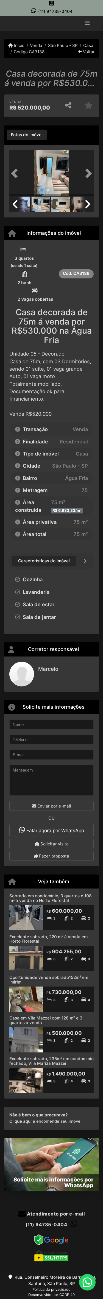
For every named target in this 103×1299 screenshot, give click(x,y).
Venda (36, 45)
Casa (88, 45)
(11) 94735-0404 (55, 11)
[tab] (27, 135)
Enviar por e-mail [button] (53, 806)
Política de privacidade (51, 1289)
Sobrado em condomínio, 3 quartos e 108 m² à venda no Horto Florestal (50, 898)
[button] (15, 173)
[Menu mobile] (51, 23)
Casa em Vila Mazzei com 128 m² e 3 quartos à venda (45, 1020)
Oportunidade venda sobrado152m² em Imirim (48, 980)
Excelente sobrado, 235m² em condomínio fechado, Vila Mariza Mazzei (51, 1061)
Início (18, 45)
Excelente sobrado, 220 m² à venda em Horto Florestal (48, 939)
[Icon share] (51, 3)
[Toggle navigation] (87, 23)
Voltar (88, 51)
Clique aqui (20, 1121)
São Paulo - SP (62, 45)
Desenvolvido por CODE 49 (51, 1294)
